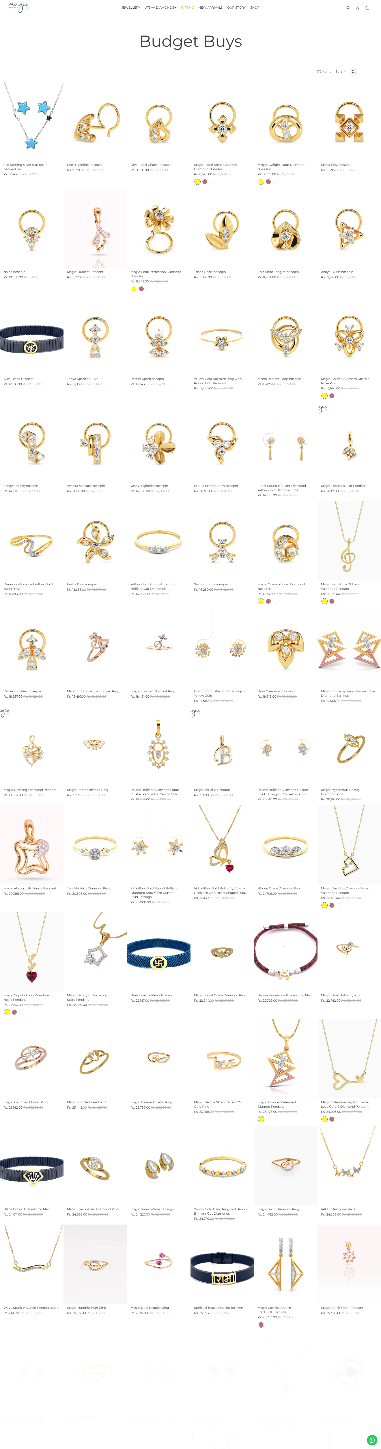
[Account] (357, 8)
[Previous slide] (6, 121)
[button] (341, 71)
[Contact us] (372, 1440)
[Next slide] (57, 121)
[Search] (348, 8)
